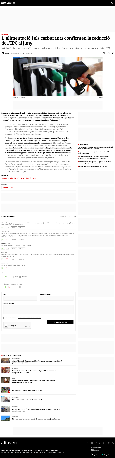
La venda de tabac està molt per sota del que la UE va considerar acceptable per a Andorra (34, 371)
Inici (3, 450)
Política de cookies (50, 452)
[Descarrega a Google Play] (105, 454)
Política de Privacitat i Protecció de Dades (29, 318)
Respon (14, 227)
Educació (15, 388)
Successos (15, 406)
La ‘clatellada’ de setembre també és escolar (27, 390)
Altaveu (7, 53)
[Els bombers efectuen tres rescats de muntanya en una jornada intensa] (5, 418)
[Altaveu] (6, 3)
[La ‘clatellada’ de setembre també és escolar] (5, 390)
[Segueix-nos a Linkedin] (100, 443)
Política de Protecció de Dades (33, 452)
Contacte (10, 452)
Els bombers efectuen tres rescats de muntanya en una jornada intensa (36, 419)
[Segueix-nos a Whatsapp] (104, 443)
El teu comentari (9, 303)
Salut (14, 378)
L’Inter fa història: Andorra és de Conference (93, 166)
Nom (5, 294)
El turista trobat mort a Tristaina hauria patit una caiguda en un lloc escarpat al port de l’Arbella (93, 157)
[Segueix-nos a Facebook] (83, 443)
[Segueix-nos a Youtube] (92, 443)
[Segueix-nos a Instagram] (96, 443)
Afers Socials (16, 358)
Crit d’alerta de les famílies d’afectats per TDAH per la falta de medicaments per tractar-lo (33, 381)
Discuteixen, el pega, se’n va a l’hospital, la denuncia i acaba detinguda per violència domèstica (95, 162)
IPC (12, 187)
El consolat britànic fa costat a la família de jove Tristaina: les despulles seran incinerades (36, 410)
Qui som (3, 452)
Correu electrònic (45, 294)
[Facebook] (100, 53)
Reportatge (15, 397)
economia (5, 187)
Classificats (45, 450)
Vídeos (37, 450)
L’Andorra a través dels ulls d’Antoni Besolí (27, 400)
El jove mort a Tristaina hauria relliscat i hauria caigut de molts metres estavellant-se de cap (95, 147)
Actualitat (10, 450)
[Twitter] (104, 53)
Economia (4, 34)
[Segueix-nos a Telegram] (109, 443)
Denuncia (21, 227)
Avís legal (61, 452)
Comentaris (28, 53)
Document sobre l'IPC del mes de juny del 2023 (18, 178)
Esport (30, 450)
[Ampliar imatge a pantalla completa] (99, 60)
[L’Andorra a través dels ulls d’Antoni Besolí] (5, 399)
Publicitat (18, 452)
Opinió (17, 450)
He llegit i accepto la (23, 318)
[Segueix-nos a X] (87, 443)
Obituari (54, 450)
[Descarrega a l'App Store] (95, 454)
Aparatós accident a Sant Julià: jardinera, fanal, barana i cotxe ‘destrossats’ (95, 152)
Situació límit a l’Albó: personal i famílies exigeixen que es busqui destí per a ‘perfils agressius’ (37, 362)
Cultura (24, 450)
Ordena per (63, 216)
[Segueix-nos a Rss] (113, 443)
